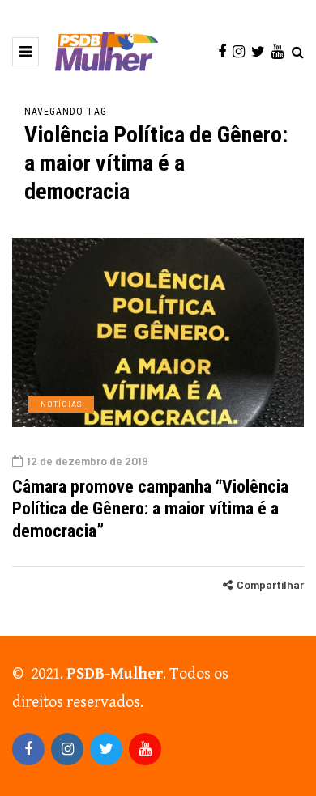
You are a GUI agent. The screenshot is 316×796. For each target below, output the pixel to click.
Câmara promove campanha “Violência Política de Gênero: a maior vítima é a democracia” (150, 508)
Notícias (61, 404)
